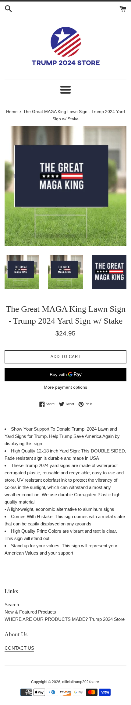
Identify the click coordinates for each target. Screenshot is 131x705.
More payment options (65, 387)
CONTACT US (19, 648)
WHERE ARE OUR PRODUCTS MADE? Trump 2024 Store (65, 619)
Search (12, 604)
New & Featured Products (30, 611)
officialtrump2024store (80, 682)
